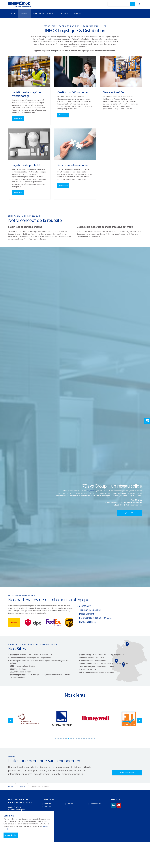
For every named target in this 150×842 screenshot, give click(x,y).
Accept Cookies (10, 835)
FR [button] (141, 4)
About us (64, 13)
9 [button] (76, 738)
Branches (51, 13)
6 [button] (68, 738)
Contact (77, 13)
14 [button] (89, 738)
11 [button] (81, 738)
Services (24, 13)
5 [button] (66, 738)
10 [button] (79, 738)
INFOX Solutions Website (19, 4)
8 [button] (73, 738)
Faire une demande (127, 772)
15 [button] (91, 738)
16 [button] (94, 738)
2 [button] (58, 738)
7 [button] (71, 738)
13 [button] (86, 738)
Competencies (95, 804)
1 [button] (55, 738)
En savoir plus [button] (18, 118)
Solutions (37, 13)
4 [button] (63, 738)
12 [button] (84, 738)
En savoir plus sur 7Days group (129, 513)
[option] (75, 500)
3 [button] (61, 738)
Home (13, 13)
